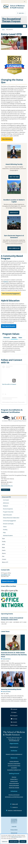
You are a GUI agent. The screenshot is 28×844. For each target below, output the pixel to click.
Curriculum (6, 500)
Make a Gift (15, 804)
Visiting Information (14, 783)
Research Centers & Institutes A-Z (14, 754)
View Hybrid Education (8, 326)
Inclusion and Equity (8, 523)
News (3, 547)
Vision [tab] (20, 337)
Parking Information (14, 785)
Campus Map (13, 779)
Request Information (8, 581)
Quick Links (21, 13)
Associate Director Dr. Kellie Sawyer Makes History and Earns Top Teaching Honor (14, 654)
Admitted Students (8, 535)
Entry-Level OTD (6, 497)
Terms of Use (14, 833)
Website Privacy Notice (16, 836)
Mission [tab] (14, 337)
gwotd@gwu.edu (5, 575)
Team (3, 538)
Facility (4, 541)
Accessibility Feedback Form (14, 770)
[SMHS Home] (14, 7)
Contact (4, 559)
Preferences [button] (4, 841)
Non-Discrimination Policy (14, 765)
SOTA (3, 544)
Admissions (6, 503)
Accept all (23, 841)
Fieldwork (5, 506)
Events (3, 550)
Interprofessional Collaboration (11, 517)
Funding (5, 529)
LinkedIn (14, 722)
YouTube (15, 719)
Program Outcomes (8, 512)
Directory (14, 777)
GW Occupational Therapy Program (10, 402)
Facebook (14, 709)
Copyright (14, 826)
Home (3, 29)
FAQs (4, 532)
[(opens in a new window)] (14, 382)
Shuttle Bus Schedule (14, 787)
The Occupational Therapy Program (11, 20)
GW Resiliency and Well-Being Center (14, 797)
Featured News (6, 659)
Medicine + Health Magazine (15, 810)
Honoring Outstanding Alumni (11, 689)
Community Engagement (9, 520)
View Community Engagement (11, 293)
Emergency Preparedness (14, 763)
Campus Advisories (14, 761)
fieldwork (5, 281)
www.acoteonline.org (7, 485)
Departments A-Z (14, 747)
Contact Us (4, 489)
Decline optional (13, 841)
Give (3, 556)
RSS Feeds (14, 725)
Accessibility (14, 767)
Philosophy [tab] (6, 337)
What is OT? (5, 562)
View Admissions (7, 139)
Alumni (4, 553)
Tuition (5, 526)
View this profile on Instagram (9, 384)
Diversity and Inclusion (14, 794)
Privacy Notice (14, 829)
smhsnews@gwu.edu (14, 740)
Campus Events (14, 781)
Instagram (15, 715)
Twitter (15, 712)
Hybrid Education (7, 515)
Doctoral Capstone (8, 509)
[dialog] (14, 839)
